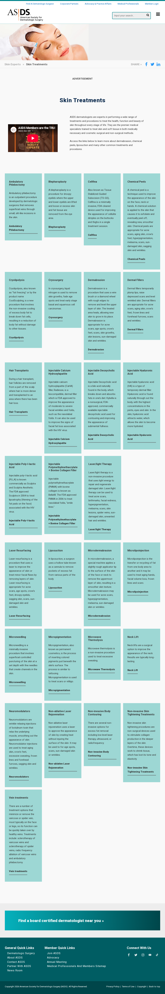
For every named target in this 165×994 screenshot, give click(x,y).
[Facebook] (129, 955)
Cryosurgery (56, 280)
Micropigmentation (60, 637)
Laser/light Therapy (100, 464)
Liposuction (56, 550)
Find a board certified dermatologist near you (60, 920)
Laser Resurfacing (20, 550)
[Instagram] (143, 955)
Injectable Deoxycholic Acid (101, 372)
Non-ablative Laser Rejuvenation (60, 713)
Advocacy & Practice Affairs (98, 4)
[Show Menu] (158, 16)
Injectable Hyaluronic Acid (139, 372)
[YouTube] (150, 955)
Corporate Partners (69, 4)
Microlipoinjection (138, 550)
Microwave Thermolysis (95, 638)
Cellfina (92, 181)
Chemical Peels (136, 181)
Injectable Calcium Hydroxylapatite (59, 372)
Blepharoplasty (57, 181)
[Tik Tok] (157, 955)
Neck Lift (132, 637)
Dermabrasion (96, 280)
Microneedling (17, 637)
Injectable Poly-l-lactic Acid (22, 466)
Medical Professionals (128, 4)
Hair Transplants (19, 370)
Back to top (154, 986)
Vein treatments (18, 797)
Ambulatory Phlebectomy (17, 183)
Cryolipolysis (16, 280)
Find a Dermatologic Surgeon (40, 4)
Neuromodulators (19, 711)
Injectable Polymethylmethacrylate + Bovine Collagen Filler (63, 467)
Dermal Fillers (135, 280)
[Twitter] (136, 955)
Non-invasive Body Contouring (99, 713)
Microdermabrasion (100, 550)
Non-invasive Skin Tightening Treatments (141, 713)
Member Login (152, 4)
